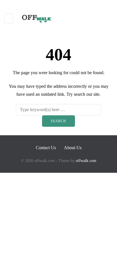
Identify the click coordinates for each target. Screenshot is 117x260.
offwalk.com (86, 161)
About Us (73, 147)
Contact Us (46, 147)
